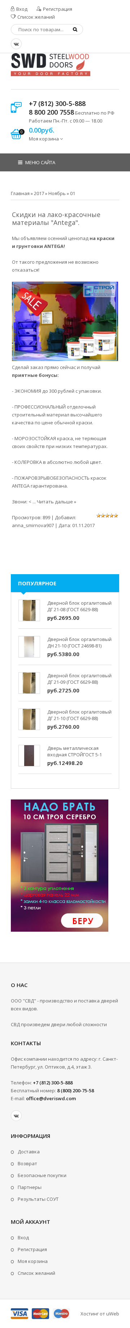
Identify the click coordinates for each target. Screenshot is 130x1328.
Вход (21, 9)
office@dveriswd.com (51, 1098)
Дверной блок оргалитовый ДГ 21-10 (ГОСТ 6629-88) (79, 715)
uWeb (112, 1313)
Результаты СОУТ (38, 1199)
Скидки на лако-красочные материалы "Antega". (56, 218)
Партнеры (30, 1187)
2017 (39, 193)
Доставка (29, 1151)
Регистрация (57, 9)
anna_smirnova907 (33, 525)
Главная (20, 193)
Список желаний (35, 17)
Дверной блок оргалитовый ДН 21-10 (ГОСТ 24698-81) (79, 642)
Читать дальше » (56, 501)
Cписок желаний (36, 1273)
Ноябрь (57, 193)
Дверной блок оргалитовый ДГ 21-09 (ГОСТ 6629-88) (79, 678)
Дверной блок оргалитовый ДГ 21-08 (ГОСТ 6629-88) (79, 606)
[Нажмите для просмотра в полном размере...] (65, 359)
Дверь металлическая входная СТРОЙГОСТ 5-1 (74, 751)
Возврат (27, 1163)
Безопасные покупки (42, 1175)
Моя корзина (33, 1261)
